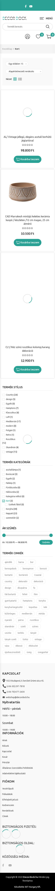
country (8, 581)
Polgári (9, 430)
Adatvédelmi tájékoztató (14, 773)
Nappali (9, 513)
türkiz (25, 639)
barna (21, 562)
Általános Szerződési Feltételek (17, 768)
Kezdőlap (7, 48)
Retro (8, 435)
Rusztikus (10, 439)
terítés (21, 633)
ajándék (8, 562)
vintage (9, 452)
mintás (42, 613)
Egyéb (9, 403)
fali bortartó (10, 594)
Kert (8, 501)
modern (9, 426)
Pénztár (6, 762)
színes (35, 626)
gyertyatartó (10, 601)
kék (45, 607)
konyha (42, 601)
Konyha (9, 509)
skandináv (9, 626)
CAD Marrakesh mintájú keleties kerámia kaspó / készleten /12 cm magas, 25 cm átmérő (27, 220)
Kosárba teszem (29, 159)
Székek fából (15, 504)
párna (21, 620)
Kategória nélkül (13, 496)
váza (7, 646)
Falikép (9, 483)
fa (34, 588)
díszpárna (22, 588)
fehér (25, 594)
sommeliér (11, 518)
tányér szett (10, 639)
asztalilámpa (12, 469)
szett (23, 626)
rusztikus (34, 620)
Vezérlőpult (8, 788)
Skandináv (11, 447)
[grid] (14, 79)
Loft (8, 417)
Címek (5, 816)
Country (10, 395)
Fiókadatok (7, 794)
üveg (29, 652)
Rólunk (5, 746)
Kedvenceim (8, 805)
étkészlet (33, 646)
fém (36, 594)
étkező (19, 646)
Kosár (5, 757)
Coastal (37, 575)
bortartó (9, 575)
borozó (43, 568)
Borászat (10, 474)
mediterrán (27, 613)
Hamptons (11, 408)
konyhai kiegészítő (13, 607)
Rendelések (8, 810)
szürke (8, 633)
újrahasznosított (12, 652)
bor (31, 562)
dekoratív (22, 581)
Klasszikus (11, 412)
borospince (28, 568)
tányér (33, 633)
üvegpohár (43, 652)
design (9, 399)
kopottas (33, 607)
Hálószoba (11, 492)
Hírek (4, 740)
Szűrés (46, 542)
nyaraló (8, 620)
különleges (10, 613)
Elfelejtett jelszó (10, 799)
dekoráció (38, 581)
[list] (20, 79)
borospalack (10, 568)
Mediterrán (11, 421)
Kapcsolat (7, 751)
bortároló (23, 575)
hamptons (27, 601)
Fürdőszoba (11, 487)
